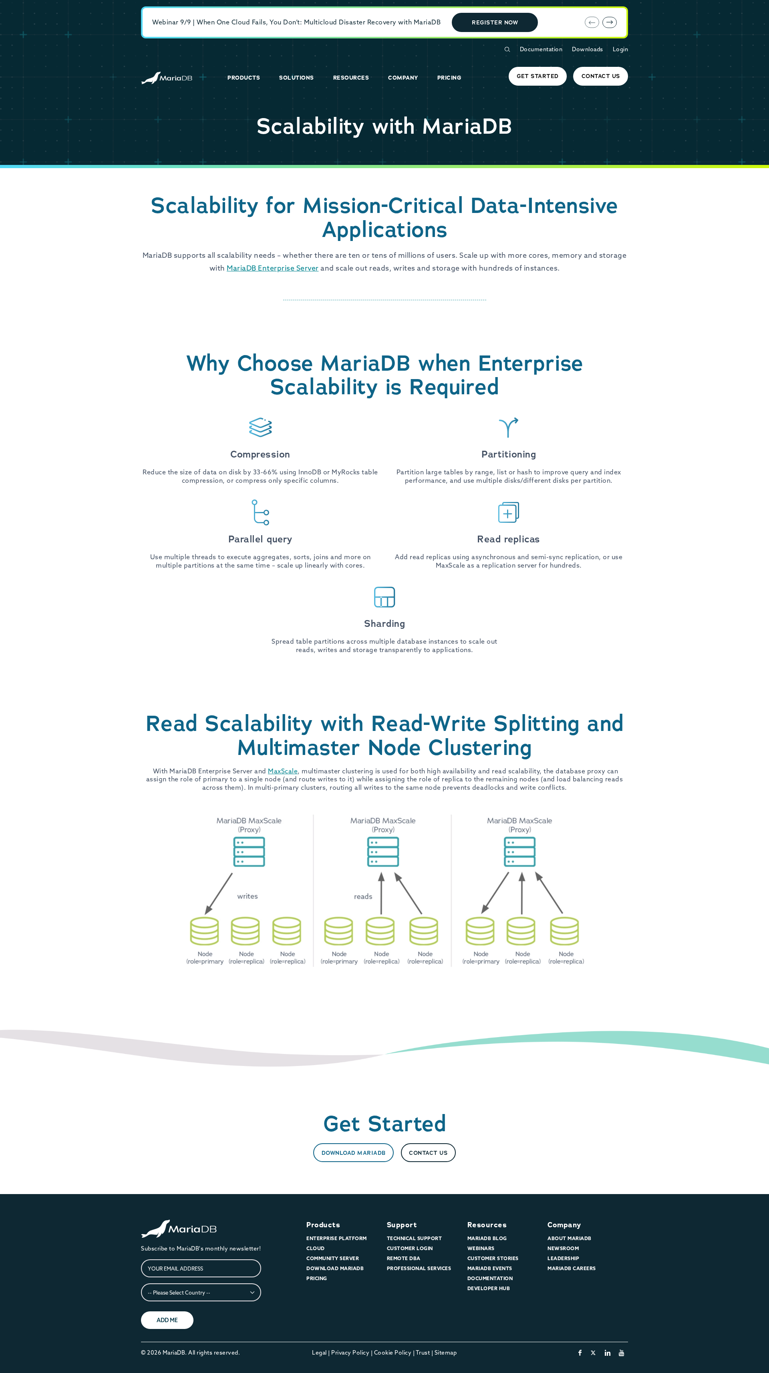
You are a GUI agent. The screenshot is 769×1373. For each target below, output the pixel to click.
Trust (423, 1352)
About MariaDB (570, 1238)
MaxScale (283, 771)
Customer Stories (493, 1258)
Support (402, 1225)
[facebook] (580, 1353)
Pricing (316, 1278)
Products (323, 1225)
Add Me (167, 1320)
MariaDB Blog (487, 1238)
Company (564, 1225)
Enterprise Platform (336, 1238)
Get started (538, 76)
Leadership (563, 1258)
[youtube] (622, 1353)
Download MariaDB (354, 1152)
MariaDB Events (489, 1268)
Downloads (587, 49)
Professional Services (419, 1268)
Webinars (481, 1248)
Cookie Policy (393, 1352)
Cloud (315, 1248)
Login (620, 49)
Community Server (332, 1258)
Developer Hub (488, 1288)
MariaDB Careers (572, 1268)
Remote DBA (404, 1258)
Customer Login (410, 1248)
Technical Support (414, 1238)
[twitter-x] (593, 1353)
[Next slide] (609, 22)
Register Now (495, 22)
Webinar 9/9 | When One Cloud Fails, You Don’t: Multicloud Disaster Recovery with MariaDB (296, 22)
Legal (319, 1352)
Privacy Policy (350, 1352)
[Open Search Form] (507, 49)
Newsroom (563, 1248)
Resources (487, 1225)
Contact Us (601, 76)
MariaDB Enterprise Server (273, 268)
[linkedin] (608, 1353)
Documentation (541, 49)
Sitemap (446, 1352)
